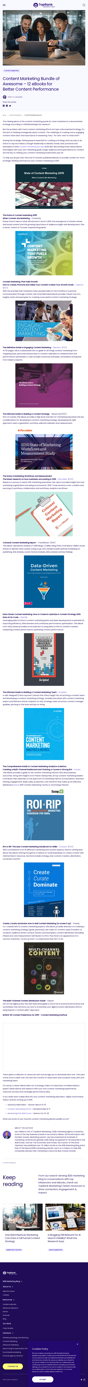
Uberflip (24, 617)
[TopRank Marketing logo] (10, 1273)
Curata (77, 769)
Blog (4, 115)
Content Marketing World (19, 1109)
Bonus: (16, 785)
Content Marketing (11, 71)
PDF (5, 288)
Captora (79, 284)
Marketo (57, 347)
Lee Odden (18, 97)
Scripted (62, 692)
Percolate (62, 479)
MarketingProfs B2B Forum (20, 1113)
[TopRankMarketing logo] (44, 5)
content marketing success (31, 146)
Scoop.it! (63, 846)
